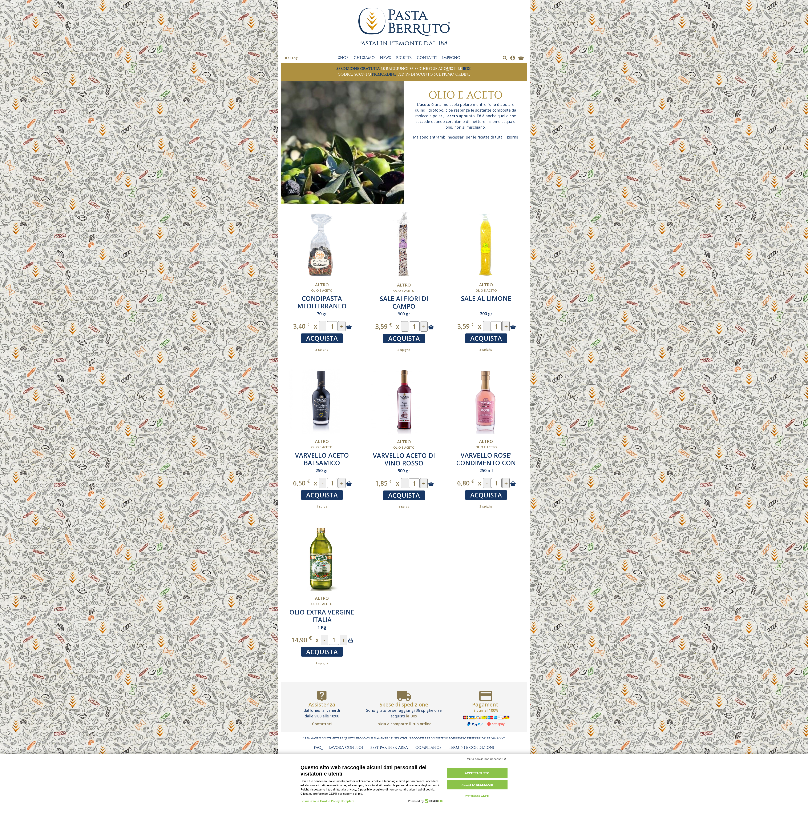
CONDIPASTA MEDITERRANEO (322, 302)
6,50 (301, 482)
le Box (411, 715)
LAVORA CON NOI (346, 748)
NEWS (385, 58)
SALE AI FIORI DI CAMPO (404, 302)
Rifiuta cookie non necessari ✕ (486, 759)
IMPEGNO (451, 58)
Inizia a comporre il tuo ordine (404, 723)
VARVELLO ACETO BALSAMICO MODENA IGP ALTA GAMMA (322, 466)
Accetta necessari (477, 784)
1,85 (383, 483)
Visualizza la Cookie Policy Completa (328, 801)
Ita (287, 58)
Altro (322, 285)
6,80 (465, 482)
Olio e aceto (321, 290)
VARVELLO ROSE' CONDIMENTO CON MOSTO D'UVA (486, 463)
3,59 (383, 326)
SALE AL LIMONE (486, 298)
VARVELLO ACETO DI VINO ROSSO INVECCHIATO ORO (404, 463)
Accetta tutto (477, 773)
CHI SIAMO (364, 58)
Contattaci (322, 723)
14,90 (301, 639)
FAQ (317, 748)
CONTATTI (427, 58)
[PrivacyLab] (433, 801)
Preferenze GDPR (477, 795)
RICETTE (404, 58)
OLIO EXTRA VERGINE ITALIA (321, 616)
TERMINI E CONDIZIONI (471, 748)
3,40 (301, 326)
